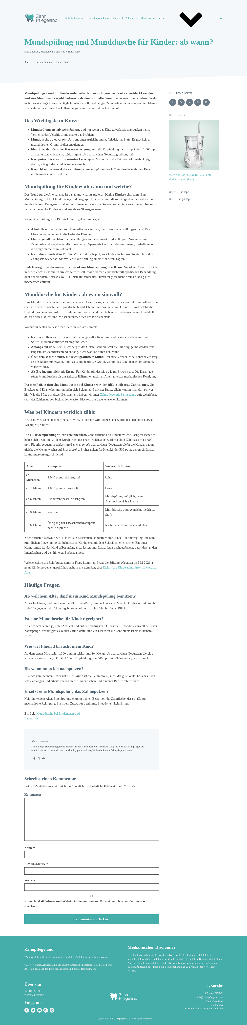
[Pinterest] (189, 102)
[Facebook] (34, 758)
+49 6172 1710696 (212, 992)
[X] (181, 102)
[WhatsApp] (197, 102)
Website (29, 880)
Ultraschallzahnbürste (98, 18)
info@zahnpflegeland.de (210, 997)
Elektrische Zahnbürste (125, 18)
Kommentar (34, 794)
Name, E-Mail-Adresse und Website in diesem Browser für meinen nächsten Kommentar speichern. (84, 904)
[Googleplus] (43, 758)
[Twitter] (38, 758)
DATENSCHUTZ (34, 995)
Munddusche (147, 18)
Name (29, 848)
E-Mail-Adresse (36, 864)
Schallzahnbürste (74, 18)
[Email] (206, 102)
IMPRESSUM (32, 990)
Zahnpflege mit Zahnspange (118, 394)
